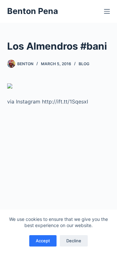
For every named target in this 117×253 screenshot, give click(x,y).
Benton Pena (32, 11)
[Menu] (107, 11)
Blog (84, 63)
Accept (43, 240)
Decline (73, 240)
